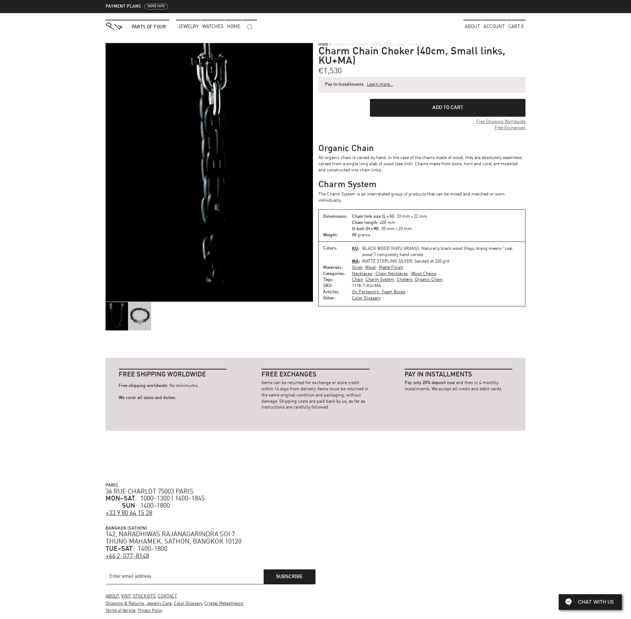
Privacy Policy (150, 611)
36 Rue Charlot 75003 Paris (150, 491)
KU (355, 248)
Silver (357, 268)
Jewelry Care (159, 603)
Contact (167, 596)
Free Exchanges (509, 128)
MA (355, 261)
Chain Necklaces (391, 274)
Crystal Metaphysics (223, 603)
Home (323, 44)
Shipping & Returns (125, 603)
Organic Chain (429, 280)
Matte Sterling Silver (387, 261)
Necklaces (362, 274)
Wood (370, 268)
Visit (126, 596)
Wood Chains (423, 274)
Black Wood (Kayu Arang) (390, 249)
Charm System (380, 280)
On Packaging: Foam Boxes (378, 292)
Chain (357, 280)
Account (494, 26)
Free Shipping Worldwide (500, 122)
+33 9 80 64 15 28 (129, 513)
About (472, 26)
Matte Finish (391, 268)
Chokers (405, 280)
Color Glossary (366, 298)
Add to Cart (447, 107)
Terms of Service (120, 611)
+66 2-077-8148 (127, 556)
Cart (516, 26)
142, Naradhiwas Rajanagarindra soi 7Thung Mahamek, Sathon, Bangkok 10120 (173, 538)
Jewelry (188, 26)
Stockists (144, 596)
